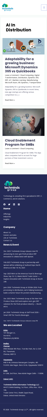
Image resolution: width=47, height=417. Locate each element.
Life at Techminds (10, 238)
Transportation (35, 82)
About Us (7, 232)
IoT (10, 80)
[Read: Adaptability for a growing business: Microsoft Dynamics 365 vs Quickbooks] (23, 46)
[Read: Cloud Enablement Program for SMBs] (23, 122)
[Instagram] (19, 204)
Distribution (22, 77)
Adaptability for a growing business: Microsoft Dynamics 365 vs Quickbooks (21, 65)
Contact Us (7, 240)
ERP (6, 80)
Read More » (10, 100)
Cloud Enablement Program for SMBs (20, 142)
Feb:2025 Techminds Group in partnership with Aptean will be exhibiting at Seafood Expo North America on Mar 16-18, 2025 (22, 265)
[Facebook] (4, 204)
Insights (6, 219)
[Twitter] (9, 204)
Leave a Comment (12, 75)
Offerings (6, 214)
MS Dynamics (23, 82)
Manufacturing (32, 80)
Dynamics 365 (33, 77)
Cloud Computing (27, 75)
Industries (7, 216)
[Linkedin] (14, 204)
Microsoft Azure (11, 82)
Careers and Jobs (9, 235)
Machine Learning (19, 80)
